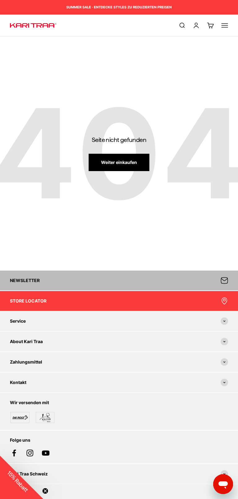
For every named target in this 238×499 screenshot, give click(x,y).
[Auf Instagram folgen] (30, 453)
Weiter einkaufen (119, 162)
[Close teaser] (45, 491)
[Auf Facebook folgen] (14, 453)
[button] (21, 477)
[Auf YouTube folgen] (46, 453)
